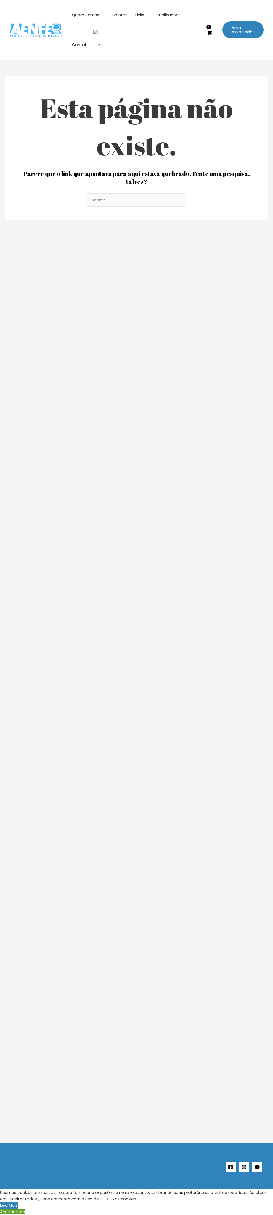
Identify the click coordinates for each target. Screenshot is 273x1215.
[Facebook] (231, 1167)
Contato (80, 44)
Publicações (169, 15)
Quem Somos (85, 15)
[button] (243, 29)
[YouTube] (257, 1167)
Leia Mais (9, 1205)
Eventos (119, 15)
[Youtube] (208, 27)
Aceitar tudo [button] (12, 1211)
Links (139, 15)
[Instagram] (210, 33)
